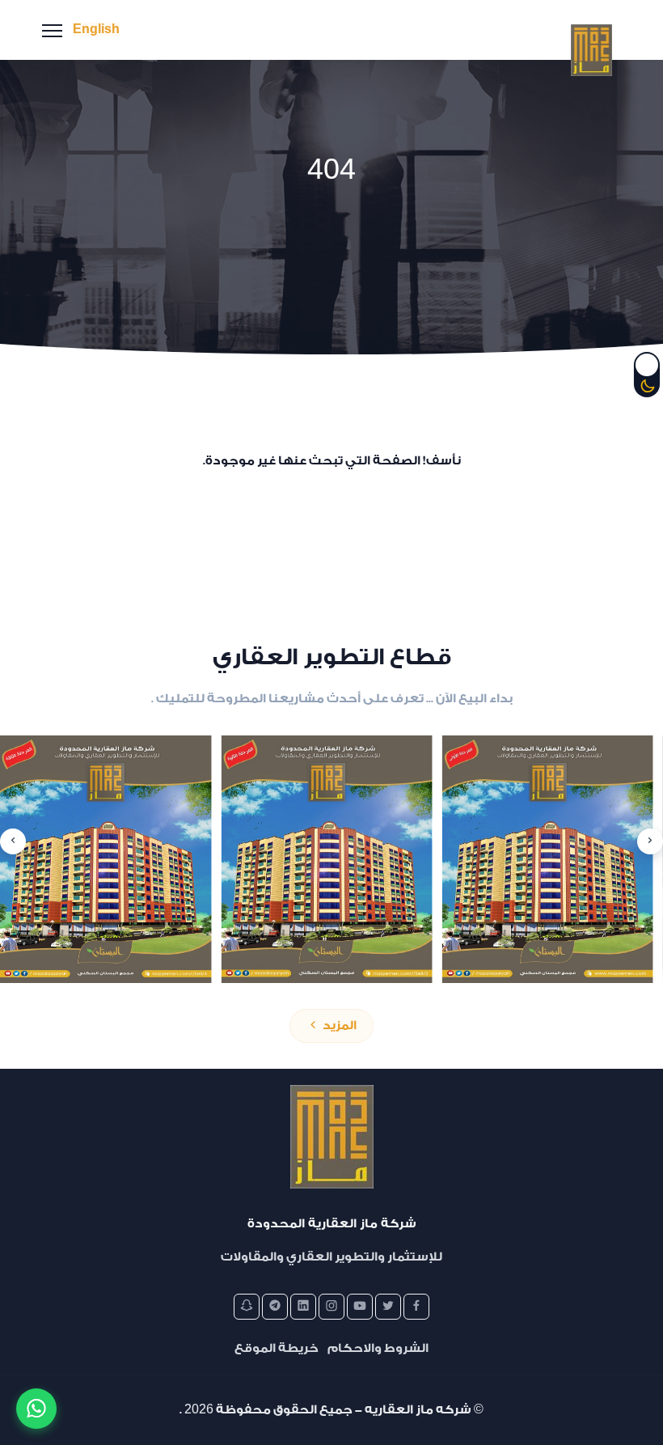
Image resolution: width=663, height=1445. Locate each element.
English (96, 29)
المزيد (338, 1025)
